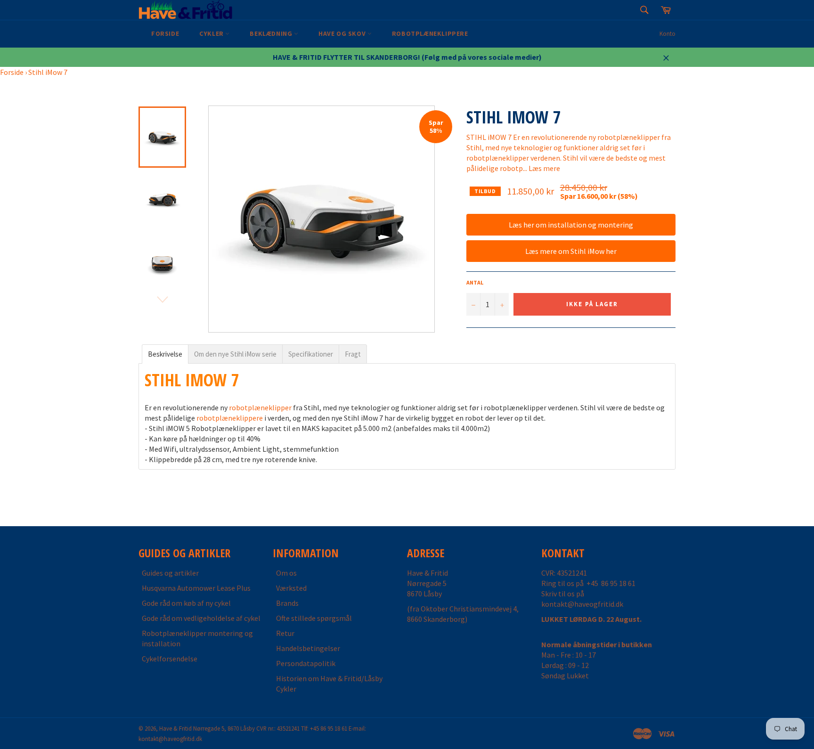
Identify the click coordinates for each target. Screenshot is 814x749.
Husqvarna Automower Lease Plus (196, 588)
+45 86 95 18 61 (610, 583)
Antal (474, 282)
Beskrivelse (165, 354)
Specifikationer (310, 354)
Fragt (353, 354)
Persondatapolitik (305, 663)
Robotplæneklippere (430, 33)
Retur (285, 633)
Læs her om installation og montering (571, 224)
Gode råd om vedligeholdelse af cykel (201, 618)
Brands (287, 603)
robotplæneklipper (260, 407)
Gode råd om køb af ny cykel (186, 603)
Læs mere (544, 168)
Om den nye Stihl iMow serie (235, 354)
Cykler (212, 33)
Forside (165, 33)
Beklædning (272, 33)
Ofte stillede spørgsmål (314, 618)
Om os (286, 573)
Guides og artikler (170, 573)
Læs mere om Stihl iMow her (571, 251)
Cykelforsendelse (169, 658)
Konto (667, 34)
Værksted (291, 588)
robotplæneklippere (229, 418)
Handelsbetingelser (308, 648)
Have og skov (342, 33)
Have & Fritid (175, 728)
